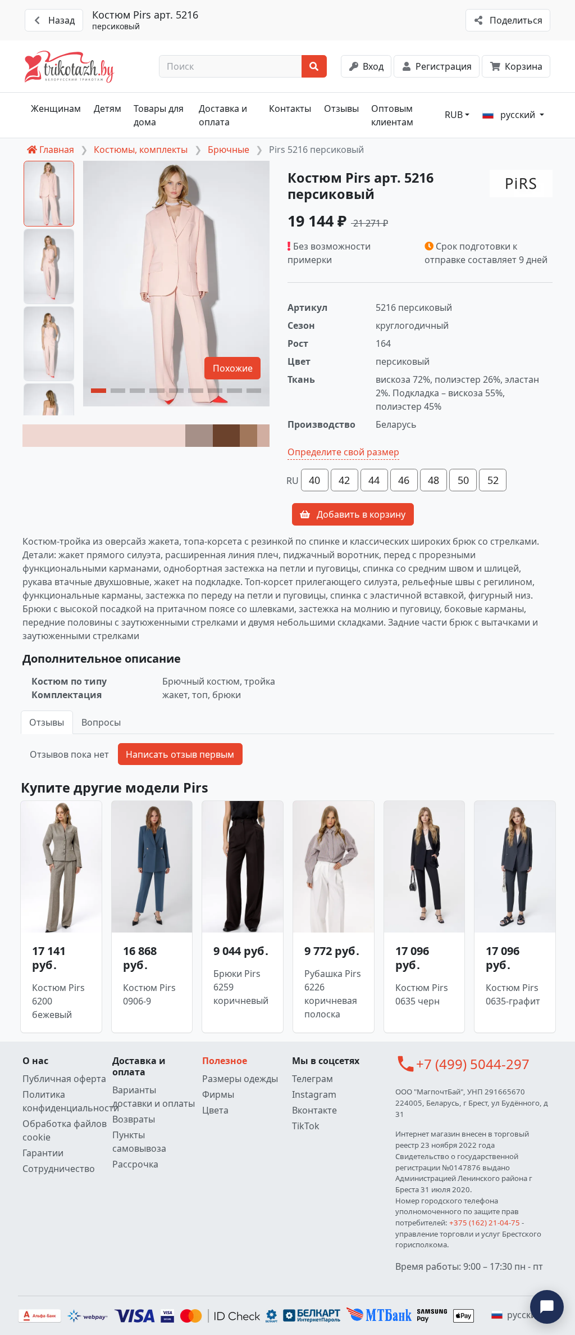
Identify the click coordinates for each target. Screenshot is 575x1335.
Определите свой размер (343, 452)
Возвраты (133, 1119)
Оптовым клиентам (392, 115)
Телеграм (312, 1078)
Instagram (314, 1094)
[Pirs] (521, 183)
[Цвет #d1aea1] (263, 435)
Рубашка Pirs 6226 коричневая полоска (332, 993)
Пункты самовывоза (139, 1142)
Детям (107, 108)
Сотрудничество (58, 1168)
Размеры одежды (240, 1078)
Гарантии (42, 1153)
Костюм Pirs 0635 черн (421, 994)
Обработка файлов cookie (64, 1130)
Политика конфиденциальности (65, 1101)
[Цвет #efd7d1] (103, 435)
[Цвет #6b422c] (226, 435)
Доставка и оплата (223, 115)
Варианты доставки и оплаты (153, 1097)
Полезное (224, 1061)
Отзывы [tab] (46, 722)
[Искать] (314, 66)
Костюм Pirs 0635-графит (513, 994)
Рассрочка (135, 1164)
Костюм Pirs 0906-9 (149, 994)
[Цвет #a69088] (198, 435)
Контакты (290, 108)
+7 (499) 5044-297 (473, 1064)
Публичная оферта (64, 1078)
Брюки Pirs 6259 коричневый (240, 987)
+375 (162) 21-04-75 (484, 1223)
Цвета (215, 1110)
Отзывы (341, 108)
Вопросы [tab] (101, 722)
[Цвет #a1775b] (248, 435)
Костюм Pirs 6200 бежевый (58, 1001)
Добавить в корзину (359, 514)
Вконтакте (314, 1110)
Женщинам (56, 108)
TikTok (306, 1126)
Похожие (233, 368)
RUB (454, 114)
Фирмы (218, 1094)
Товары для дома (159, 115)
